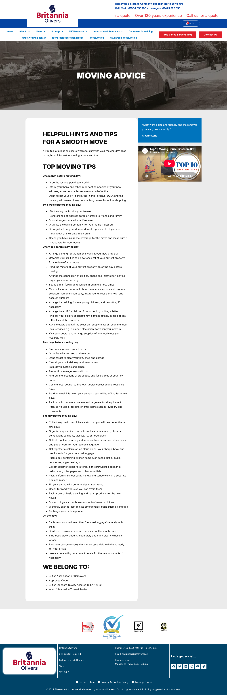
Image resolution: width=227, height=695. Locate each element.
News (39, 31)
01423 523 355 (149, 647)
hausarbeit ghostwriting (123, 37)
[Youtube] (197, 666)
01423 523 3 (169, 8)
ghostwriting (97, 37)
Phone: (119, 647)
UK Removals (76, 31)
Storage (55, 31)
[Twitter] (179, 666)
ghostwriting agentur (34, 37)
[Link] (203, 666)
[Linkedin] (185, 666)
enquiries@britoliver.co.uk (135, 653)
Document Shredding (141, 31)
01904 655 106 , (132, 647)
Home (9, 31)
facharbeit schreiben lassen (67, 37)
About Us (24, 31)
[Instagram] (191, 666)
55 (178, 8)
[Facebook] (173, 666)
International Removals (107, 31)
